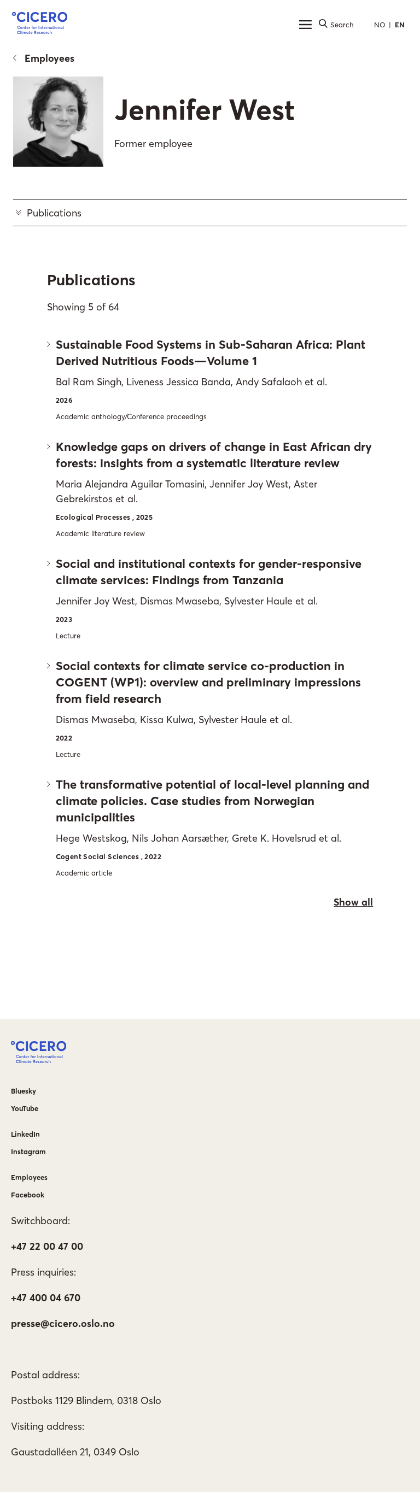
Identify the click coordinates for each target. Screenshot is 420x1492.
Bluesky (23, 1090)
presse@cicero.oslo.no (63, 1323)
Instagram (28, 1151)
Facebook (27, 1194)
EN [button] (400, 24)
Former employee (153, 143)
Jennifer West (204, 109)
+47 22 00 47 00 (47, 1246)
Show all (353, 902)
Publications (54, 213)
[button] (39, 24)
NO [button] (380, 24)
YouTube (24, 1108)
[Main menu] (305, 24)
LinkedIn (25, 1134)
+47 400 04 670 (45, 1297)
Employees (49, 58)
